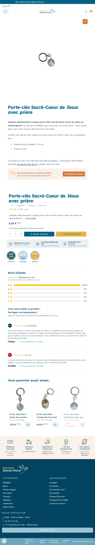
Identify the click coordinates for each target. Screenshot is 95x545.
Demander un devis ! (74, 174)
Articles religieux (9, 489)
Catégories (21, 205)
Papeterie (7, 500)
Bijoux (5, 486)
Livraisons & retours (57, 503)
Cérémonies (8, 503)
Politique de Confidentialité (54, 541)
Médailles (7, 483)
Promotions (54, 486)
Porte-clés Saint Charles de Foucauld (47, 415)
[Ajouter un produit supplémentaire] (21, 234)
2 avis (26, 209)
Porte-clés (42, 205)
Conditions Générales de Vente (30, 541)
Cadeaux (31, 205)
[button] (10, 408)
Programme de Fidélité (58, 500)
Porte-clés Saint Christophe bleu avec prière (74, 416)
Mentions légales (43, 541)
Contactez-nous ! (47, 530)
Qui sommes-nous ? (57, 489)
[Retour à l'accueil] (15, 469)
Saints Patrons (8, 507)
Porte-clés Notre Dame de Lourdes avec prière (18, 416)
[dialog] (4, 541)
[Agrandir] (47, 59)
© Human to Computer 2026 (83, 541)
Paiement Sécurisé (57, 496)
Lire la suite (30, 218)
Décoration (7, 493)
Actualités (53, 483)
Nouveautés (54, 493)
